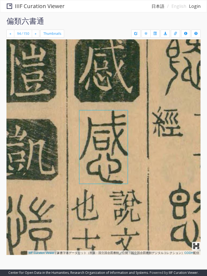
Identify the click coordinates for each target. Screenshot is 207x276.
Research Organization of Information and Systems (109, 272)
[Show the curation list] (155, 34)
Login (195, 6)
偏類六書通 (25, 21)
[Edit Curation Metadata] (135, 34)
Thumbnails (52, 33)
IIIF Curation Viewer (40, 6)
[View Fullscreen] (14, 67)
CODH (188, 252)
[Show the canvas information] (175, 34)
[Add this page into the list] (146, 34)
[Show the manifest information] (185, 34)
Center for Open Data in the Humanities (38, 272)
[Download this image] (165, 34)
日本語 (157, 6)
